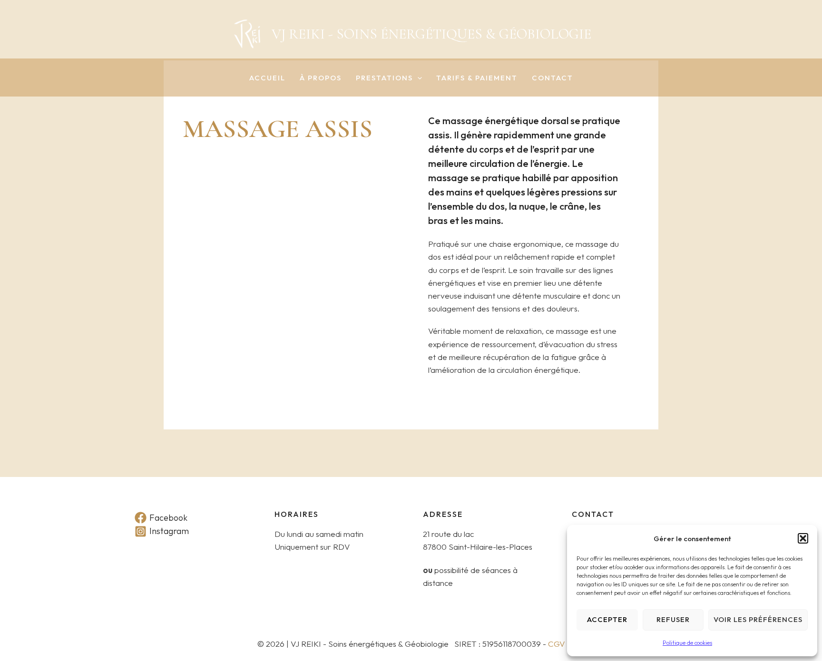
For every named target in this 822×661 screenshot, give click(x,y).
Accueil (267, 78)
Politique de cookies (687, 642)
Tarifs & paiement (477, 78)
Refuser (673, 619)
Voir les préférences (758, 619)
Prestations (384, 78)
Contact (552, 78)
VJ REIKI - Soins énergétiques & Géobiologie (431, 34)
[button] (803, 538)
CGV (556, 644)
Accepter (607, 619)
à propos (321, 78)
